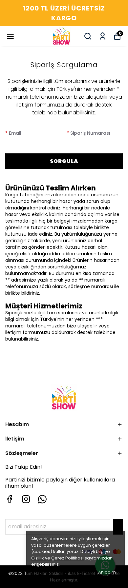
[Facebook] (9, 499)
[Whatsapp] (42, 499)
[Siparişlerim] (102, 36)
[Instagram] (26, 499)
